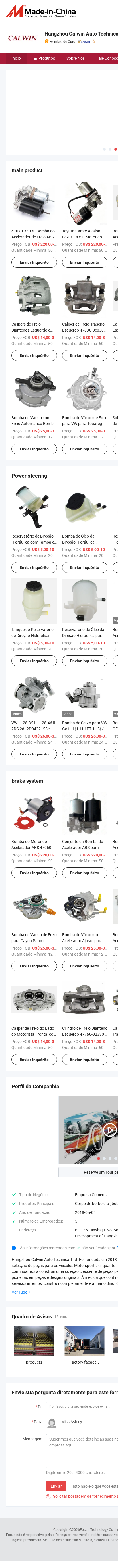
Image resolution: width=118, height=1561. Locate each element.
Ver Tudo (19, 1249)
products (34, 1319)
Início (16, 58)
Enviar (56, 1443)
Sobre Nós (75, 58)
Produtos (46, 58)
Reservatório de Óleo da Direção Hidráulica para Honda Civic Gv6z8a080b (84, 593)
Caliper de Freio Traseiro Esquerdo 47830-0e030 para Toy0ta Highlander (83, 288)
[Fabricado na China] (42, 11)
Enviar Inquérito (34, 220)
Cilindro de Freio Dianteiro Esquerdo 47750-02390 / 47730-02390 (84, 991)
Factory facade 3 (85, 1319)
